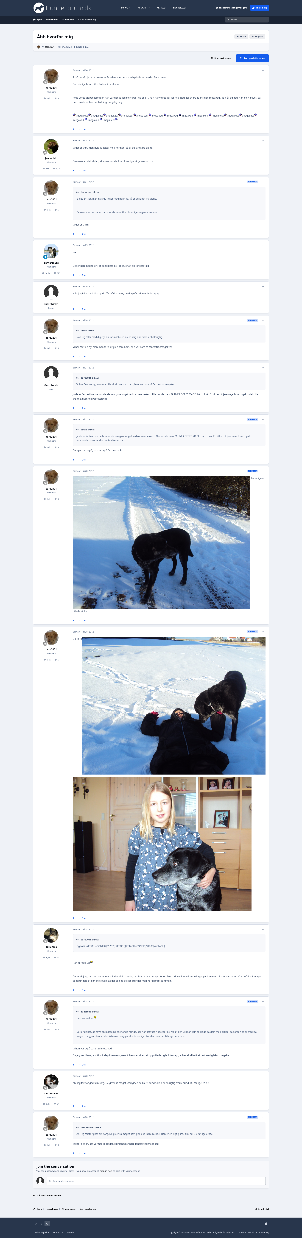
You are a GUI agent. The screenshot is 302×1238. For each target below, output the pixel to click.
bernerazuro (51, 263)
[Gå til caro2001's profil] (38, 47)
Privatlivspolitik (42, 1232)
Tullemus (51, 947)
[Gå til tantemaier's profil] (51, 1081)
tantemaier (51, 1093)
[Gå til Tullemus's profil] (51, 935)
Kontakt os (58, 1232)
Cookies (71, 1232)
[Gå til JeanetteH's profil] (51, 146)
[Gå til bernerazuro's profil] (51, 251)
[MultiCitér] (74, 129)
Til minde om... (80, 46)
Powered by (254, 1232)
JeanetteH (51, 158)
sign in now (106, 1170)
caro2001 (49, 46)
